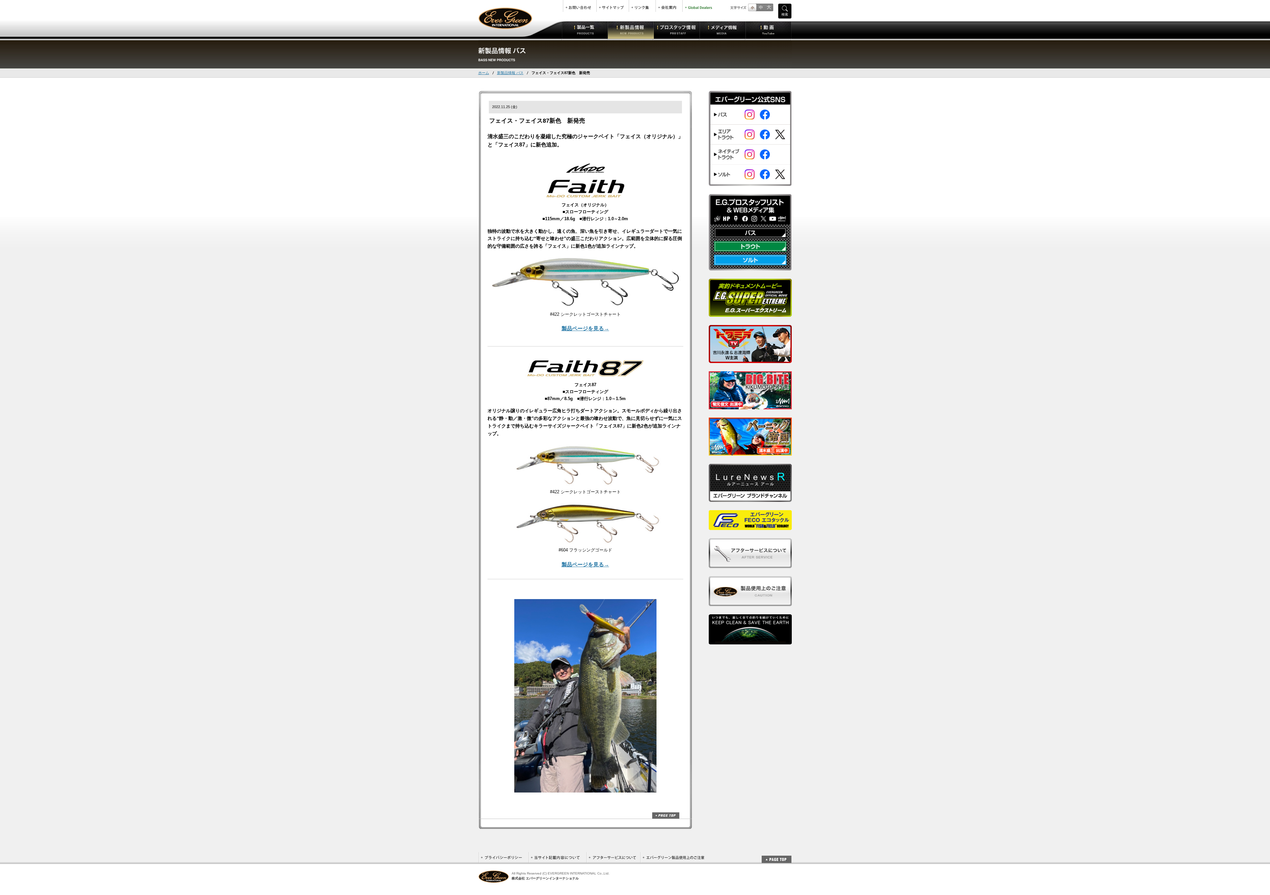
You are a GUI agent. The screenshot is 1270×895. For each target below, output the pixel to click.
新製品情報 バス (510, 73)
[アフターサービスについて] (750, 564)
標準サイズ (752, 7)
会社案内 (669, 6)
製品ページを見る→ (585, 328)
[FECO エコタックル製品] (750, 526)
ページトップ (665, 815)
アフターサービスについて (613, 857)
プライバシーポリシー (504, 857)
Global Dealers (699, 6)
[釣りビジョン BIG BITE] (750, 405)
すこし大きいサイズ (760, 7)
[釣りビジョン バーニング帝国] (750, 451)
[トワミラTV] (750, 359)
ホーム (483, 73)
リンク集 (642, 6)
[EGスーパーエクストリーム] (750, 312)
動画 (768, 30)
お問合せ (579, 6)
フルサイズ (769, 7)
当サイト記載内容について (557, 857)
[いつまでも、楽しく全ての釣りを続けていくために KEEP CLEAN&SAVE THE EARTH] (750, 640)
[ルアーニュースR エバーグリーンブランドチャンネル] (750, 498)
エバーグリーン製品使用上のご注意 (673, 857)
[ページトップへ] (776, 855)
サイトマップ (613, 6)
